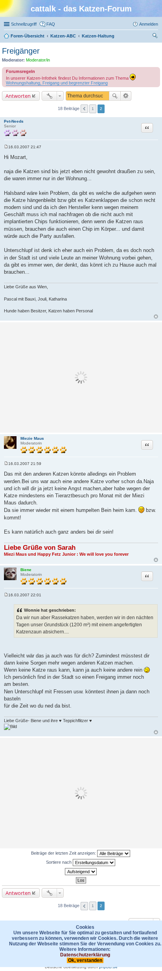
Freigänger (21, 51)
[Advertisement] (81, 377)
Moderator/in (38, 60)
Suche (115, 96)
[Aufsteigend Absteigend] (81, 871)
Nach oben (156, 316)
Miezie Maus (32, 438)
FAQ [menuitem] (50, 24)
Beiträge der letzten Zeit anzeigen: (64, 853)
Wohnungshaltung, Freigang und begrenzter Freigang (57, 82)
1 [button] (93, 108)
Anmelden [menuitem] (148, 24)
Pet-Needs (14, 121)
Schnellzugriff (24, 24)
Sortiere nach (59, 862)
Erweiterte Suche (126, 96)
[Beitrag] (6, 147)
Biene (25, 570)
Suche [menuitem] (155, 37)
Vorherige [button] (84, 109)
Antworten (18, 95)
